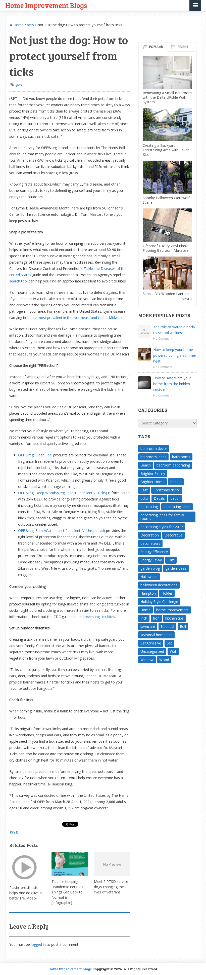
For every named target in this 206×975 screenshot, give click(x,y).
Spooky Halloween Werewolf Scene (166, 200)
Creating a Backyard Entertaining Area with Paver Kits (166, 150)
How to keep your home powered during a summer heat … (174, 355)
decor (175, 498)
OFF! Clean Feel (35, 455)
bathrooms (181, 456)
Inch (143, 618)
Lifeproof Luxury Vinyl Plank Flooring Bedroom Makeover (166, 248)
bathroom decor (153, 448)
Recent (183, 47)
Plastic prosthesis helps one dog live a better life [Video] (25, 892)
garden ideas (176, 568)
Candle (175, 481)
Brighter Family (152, 473)
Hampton (148, 593)
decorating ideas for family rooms (162, 517)
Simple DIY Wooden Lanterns (166, 293)
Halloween (149, 576)
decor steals (150, 543)
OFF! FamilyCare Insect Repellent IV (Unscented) (61, 530)
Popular (156, 47)
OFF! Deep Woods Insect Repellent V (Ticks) (62, 492)
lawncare (147, 626)
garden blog (150, 568)
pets (30, 24)
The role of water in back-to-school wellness (174, 329)
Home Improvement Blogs (46, 5)
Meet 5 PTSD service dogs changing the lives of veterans (111, 886)
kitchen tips (174, 618)
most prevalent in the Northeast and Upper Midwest (80, 317)
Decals (159, 498)
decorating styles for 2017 (161, 526)
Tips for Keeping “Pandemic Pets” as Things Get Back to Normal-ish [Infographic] (67, 892)
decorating (149, 506)
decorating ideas (177, 506)
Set (169, 643)
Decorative (173, 535)
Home (18, 24)
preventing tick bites (99, 616)
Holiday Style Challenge (159, 601)
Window (146, 659)
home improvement (172, 609)
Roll (183, 626)
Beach (145, 465)
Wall (173, 651)
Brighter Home (152, 481)
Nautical (167, 626)
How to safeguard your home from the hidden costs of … (172, 384)
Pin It (14, 832)
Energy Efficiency (154, 551)
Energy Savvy (151, 560)
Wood (164, 659)
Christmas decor (166, 490)
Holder (167, 593)
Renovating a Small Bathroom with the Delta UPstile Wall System (167, 97)
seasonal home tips (156, 634)
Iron (156, 618)
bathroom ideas (153, 456)
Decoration (149, 535)
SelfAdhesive (150, 643)
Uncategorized (152, 651)
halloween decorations (158, 585)
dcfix (144, 498)
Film (171, 560)
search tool (18, 281)
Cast (144, 490)
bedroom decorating (173, 465)
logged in (38, 944)
